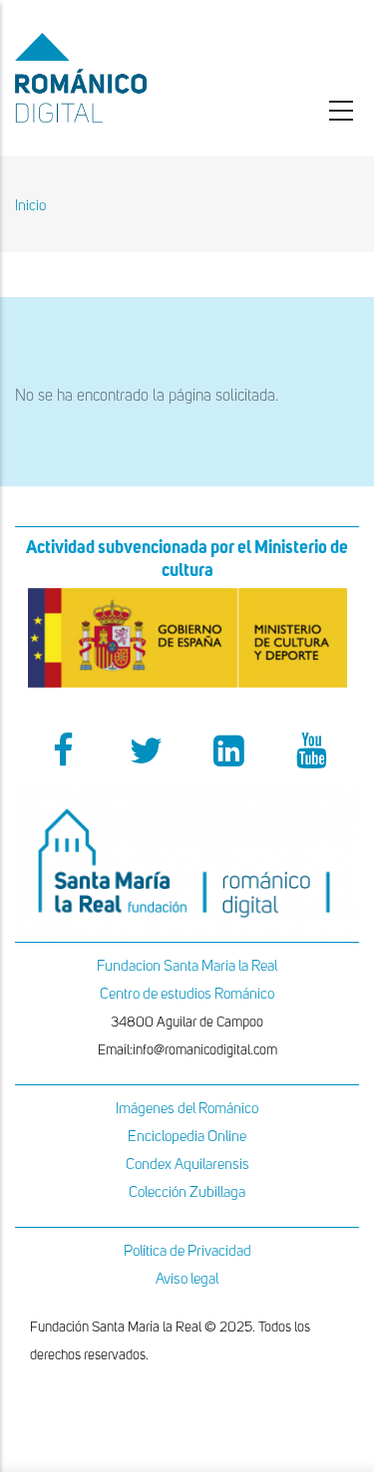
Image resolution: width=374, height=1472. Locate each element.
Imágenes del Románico (187, 1108)
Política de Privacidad (187, 1251)
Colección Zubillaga (187, 1192)
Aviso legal (187, 1279)
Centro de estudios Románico (187, 994)
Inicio (30, 205)
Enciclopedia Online (187, 1136)
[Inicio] (124, 78)
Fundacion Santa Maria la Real (187, 966)
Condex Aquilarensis (187, 1164)
